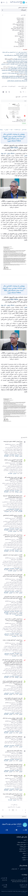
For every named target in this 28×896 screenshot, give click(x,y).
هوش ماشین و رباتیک (21, 844)
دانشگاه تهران (11, 153)
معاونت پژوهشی (14, 869)
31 (13, 810)
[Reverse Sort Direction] (20, 92)
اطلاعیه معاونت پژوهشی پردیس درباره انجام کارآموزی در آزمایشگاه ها (12, 718)
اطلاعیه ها (17, 455)
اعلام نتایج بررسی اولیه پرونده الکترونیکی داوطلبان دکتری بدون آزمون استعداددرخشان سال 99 (12, 598)
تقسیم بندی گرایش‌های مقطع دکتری (20, 59)
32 (9, 810)
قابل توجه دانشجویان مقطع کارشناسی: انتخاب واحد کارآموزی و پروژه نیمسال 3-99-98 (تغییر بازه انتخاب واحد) (12, 682)
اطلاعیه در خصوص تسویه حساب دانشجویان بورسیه (12, 555)
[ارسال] (3, 816)
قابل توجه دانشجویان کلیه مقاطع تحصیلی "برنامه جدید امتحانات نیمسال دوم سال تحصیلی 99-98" (13, 699)
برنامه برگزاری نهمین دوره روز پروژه (14, 750)
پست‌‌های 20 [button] (13, 805)
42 (3, 810)
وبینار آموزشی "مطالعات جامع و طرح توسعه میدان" (13, 442)
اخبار (10, 511)
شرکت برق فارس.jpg (21, 120)
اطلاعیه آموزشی (19, 590)
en (3, 2)
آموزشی (14, 473)
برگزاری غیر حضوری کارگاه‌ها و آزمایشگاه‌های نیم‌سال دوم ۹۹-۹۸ (12, 516)
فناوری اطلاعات (23, 847)
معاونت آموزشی (23, 869)
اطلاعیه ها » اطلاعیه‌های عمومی (12, 509)
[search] (9, 92)
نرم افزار (24, 853)
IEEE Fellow (14, 148)
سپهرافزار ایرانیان (23, 892)
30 (16, 810)
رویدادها (17, 456)
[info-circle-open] (6, 92)
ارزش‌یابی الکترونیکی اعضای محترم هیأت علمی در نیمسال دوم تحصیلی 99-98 (13, 765)
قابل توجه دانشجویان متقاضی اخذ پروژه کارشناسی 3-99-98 (13, 776)
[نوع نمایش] (3, 92)
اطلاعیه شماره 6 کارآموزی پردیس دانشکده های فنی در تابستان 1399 (13, 460)
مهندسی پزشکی (22, 851)
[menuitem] (24, 129)
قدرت (25, 840)
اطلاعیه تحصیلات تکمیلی (9, 590)
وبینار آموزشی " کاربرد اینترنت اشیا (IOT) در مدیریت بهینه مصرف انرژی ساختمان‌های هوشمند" (12, 536)
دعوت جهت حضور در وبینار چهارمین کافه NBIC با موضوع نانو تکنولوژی (13, 478)
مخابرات (24, 860)
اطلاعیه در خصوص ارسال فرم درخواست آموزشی (17, 62)
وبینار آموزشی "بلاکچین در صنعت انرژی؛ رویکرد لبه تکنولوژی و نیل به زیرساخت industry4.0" (13, 620)
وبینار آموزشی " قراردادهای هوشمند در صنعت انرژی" (12, 640)
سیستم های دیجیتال (22, 842)
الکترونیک (24, 857)
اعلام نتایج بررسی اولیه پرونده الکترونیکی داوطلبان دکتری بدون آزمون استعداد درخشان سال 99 (12, 576)
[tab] (14, 15)
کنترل (24, 855)
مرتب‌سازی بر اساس (22, 7)
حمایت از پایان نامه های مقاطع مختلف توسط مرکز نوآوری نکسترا (12, 794)
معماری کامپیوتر (22, 849)
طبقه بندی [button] (23, 15)
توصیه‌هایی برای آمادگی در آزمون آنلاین (13, 736)
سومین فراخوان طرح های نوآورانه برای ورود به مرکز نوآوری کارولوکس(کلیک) (12, 496)
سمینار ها (7, 635)
